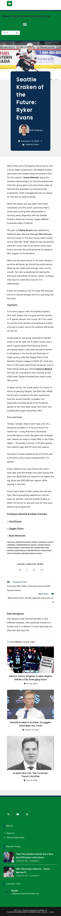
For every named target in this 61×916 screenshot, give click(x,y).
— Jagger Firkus (15, 528)
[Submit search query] (17, 33)
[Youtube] (9, 3)
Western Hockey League (31, 553)
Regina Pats (40, 548)
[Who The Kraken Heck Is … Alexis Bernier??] (9, 872)
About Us (10, 833)
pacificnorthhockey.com (31, 16)
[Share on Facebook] (19, 570)
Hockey (34, 545)
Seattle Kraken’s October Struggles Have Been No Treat (30, 724)
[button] (25, 24)
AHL (13, 542)
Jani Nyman (25, 548)
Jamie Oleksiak (13, 548)
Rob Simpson (36, 130)
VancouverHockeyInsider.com (24, 912)
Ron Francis (20, 551)
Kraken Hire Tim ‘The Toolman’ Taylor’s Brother (30, 775)
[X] (8, 814)
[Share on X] (27, 570)
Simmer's (5, 16)
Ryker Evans (46, 551)
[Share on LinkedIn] (34, 570)
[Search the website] (10, 32)
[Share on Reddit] (41, 570)
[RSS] (27, 814)
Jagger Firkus (44, 545)
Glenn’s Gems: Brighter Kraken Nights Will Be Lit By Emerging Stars (30, 678)
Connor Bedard (44, 369)
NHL (32, 548)
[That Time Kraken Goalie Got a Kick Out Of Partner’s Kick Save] (9, 857)
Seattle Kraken (32, 144)
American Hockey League (26, 542)
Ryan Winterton (33, 551)
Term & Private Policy (15, 837)
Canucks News (36, 910)
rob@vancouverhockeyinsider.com (25, 894)
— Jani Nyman (14, 521)
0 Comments (34, 861)
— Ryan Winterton (16, 535)
